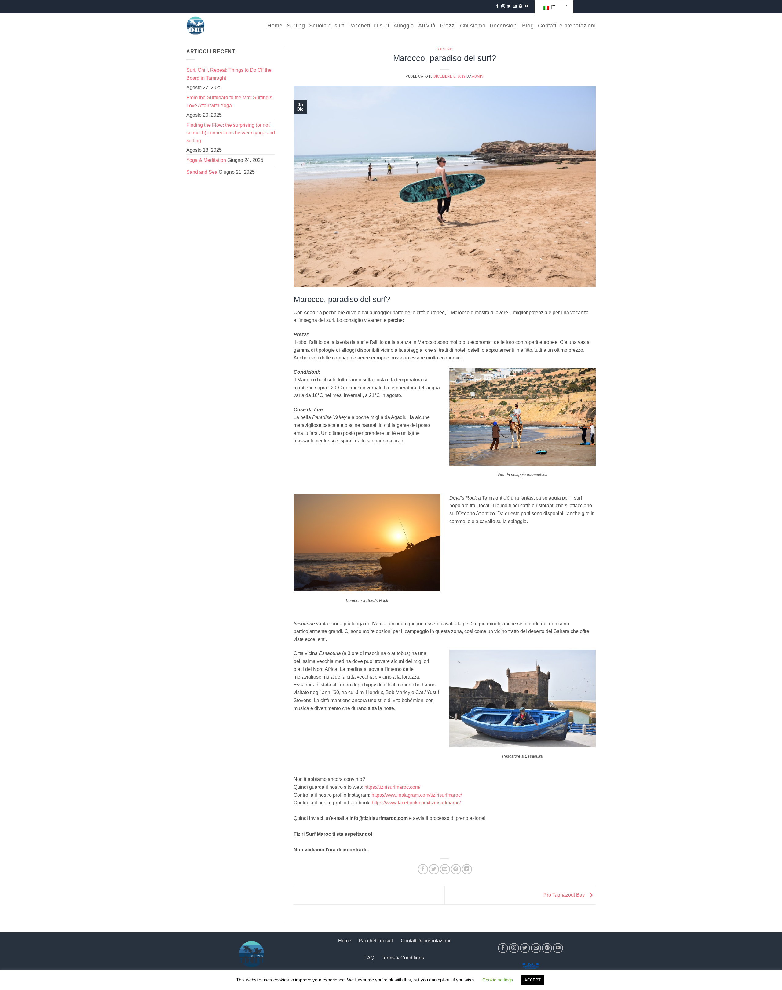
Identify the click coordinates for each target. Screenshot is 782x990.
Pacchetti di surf (368, 26)
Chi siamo (472, 26)
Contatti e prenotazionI (567, 26)
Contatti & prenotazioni (425, 940)
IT (552, 7)
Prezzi (448, 26)
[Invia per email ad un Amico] (445, 869)
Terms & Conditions (403, 957)
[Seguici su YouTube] (526, 6)
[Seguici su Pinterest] (520, 6)
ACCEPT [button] (532, 980)
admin (478, 76)
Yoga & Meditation (206, 160)
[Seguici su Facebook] (497, 6)
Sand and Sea (201, 172)
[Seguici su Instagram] (503, 6)
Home (274, 26)
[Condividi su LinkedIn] (467, 869)
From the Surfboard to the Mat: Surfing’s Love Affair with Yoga (229, 101)
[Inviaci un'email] (515, 6)
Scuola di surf (326, 26)
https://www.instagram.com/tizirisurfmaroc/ (416, 795)
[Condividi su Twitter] (434, 869)
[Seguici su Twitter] (509, 6)
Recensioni (504, 26)
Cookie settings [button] (497, 979)
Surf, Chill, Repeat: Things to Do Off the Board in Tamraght (229, 74)
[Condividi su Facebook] (423, 869)
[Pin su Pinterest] (456, 869)
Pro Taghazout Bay (564, 894)
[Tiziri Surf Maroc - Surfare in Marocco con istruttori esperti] (195, 25)
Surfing (296, 26)
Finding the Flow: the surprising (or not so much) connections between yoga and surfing (230, 132)
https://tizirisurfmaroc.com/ (392, 787)
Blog (527, 26)
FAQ (369, 957)
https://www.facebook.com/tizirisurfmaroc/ (416, 802)
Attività (427, 26)
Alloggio (403, 26)
